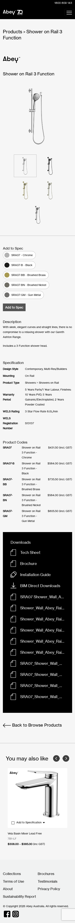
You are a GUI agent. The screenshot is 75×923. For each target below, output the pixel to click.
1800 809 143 (63, 2)
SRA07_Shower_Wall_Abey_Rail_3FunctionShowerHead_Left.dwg (42, 685)
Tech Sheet (30, 552)
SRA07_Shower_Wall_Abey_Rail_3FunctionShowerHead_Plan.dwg (42, 696)
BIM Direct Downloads (40, 585)
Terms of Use (13, 881)
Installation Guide (35, 574)
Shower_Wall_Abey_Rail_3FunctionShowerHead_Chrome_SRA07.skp (42, 641)
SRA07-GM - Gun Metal (26, 294)
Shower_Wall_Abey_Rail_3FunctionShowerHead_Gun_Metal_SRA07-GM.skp (42, 652)
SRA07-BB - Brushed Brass (28, 275)
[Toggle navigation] (69, 12)
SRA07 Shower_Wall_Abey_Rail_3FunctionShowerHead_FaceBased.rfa (42, 596)
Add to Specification (29, 822)
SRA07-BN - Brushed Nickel (28, 285)
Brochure (28, 563)
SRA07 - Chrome (22, 255)
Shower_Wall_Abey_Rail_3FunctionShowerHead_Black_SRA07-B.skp (42, 608)
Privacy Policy (49, 889)
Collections (12, 874)
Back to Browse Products (36, 725)
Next (65, 758)
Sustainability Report (19, 896)
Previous (56, 758)
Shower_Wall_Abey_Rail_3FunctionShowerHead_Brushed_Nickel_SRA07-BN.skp (42, 630)
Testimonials (47, 881)
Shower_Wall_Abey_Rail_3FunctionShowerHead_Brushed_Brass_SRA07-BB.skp (42, 619)
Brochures (46, 874)
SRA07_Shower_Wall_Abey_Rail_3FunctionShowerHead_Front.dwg (42, 674)
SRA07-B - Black (21, 265)
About (8, 889)
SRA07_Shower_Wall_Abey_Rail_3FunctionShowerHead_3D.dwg (42, 663)
